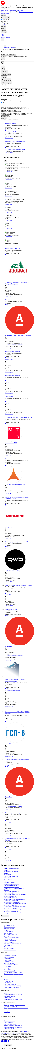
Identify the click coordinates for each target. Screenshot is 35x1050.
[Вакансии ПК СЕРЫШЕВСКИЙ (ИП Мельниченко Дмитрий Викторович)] (19, 269)
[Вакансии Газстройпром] (19, 709)
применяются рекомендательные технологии (15, 1032)
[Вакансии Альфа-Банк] (19, 631)
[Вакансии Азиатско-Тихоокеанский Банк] (19, 474)
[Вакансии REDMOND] (19, 516)
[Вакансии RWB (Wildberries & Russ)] (19, 559)
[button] (2, 34)
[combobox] (8, 54)
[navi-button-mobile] (2, 39)
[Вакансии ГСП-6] (19, 732)
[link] (3, 30)
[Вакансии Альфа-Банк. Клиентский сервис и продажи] (19, 320)
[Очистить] (3, 58)
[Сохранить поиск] (2, 63)
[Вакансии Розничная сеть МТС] (19, 433)
